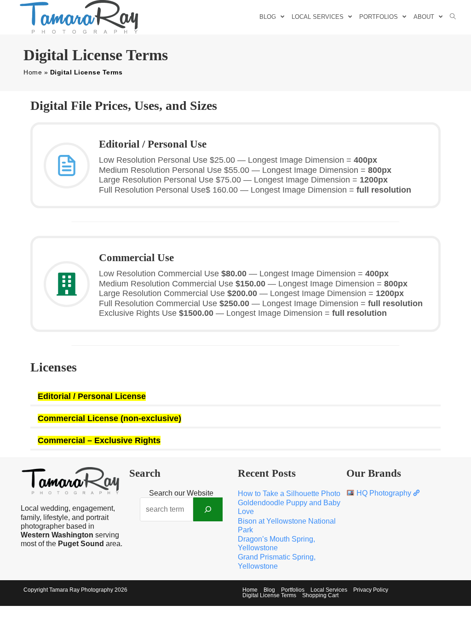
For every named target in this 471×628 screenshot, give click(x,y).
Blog (269, 590)
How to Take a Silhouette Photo (289, 493)
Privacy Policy (370, 590)
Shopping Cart (320, 595)
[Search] (208, 509)
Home (32, 72)
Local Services (328, 590)
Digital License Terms (269, 595)
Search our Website (181, 493)
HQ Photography (383, 493)
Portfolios (292, 590)
